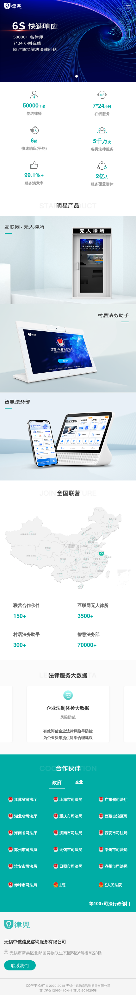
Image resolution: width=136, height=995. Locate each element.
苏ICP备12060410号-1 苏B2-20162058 (68, 990)
